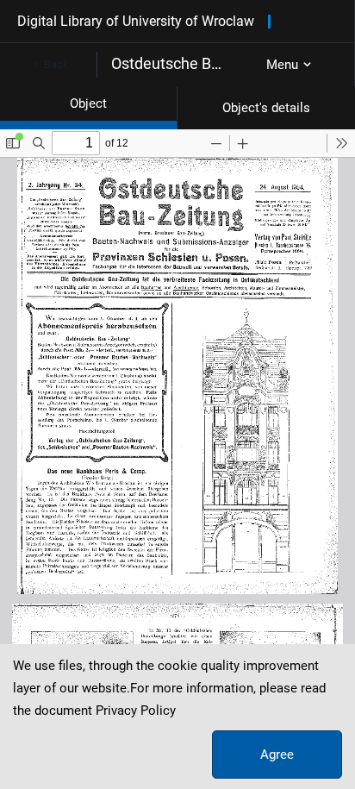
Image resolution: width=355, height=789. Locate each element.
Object (88, 103)
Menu (282, 64)
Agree (277, 754)
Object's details (266, 108)
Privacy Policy (136, 710)
